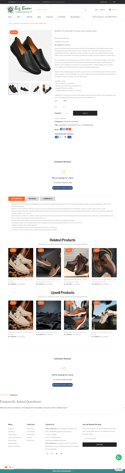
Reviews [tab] (32, 199)
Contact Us (49, 17)
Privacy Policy (12, 434)
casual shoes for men (74, 125)
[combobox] (61, 9)
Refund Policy (12, 440)
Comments (47, 199)
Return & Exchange (14, 446)
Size (56, 107)
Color (56, 100)
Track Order (61, 17)
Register (102, 9)
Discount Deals (75, 17)
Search (114, 469)
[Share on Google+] (67, 129)
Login (96, 9)
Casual (66, 121)
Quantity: (58, 113)
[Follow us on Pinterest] (70, 129)
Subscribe (99, 444)
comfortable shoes (87, 125)
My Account (104, 2)
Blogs (39, 17)
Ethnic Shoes (31, 428)
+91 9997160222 (111, 17)
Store (19, 17)
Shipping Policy (12, 443)
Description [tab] (16, 199)
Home (10, 17)
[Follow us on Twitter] (64, 129)
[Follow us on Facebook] (61, 129)
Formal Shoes (31, 431)
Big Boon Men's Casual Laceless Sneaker (75, 332)
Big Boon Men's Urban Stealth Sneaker (47, 332)
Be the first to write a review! (62, 188)
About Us (29, 17)
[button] (62, 471)
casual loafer (62, 125)
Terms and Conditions (14, 437)
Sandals (29, 437)
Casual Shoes (31, 434)
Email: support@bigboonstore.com (55, 440)
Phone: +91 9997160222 (53, 437)
